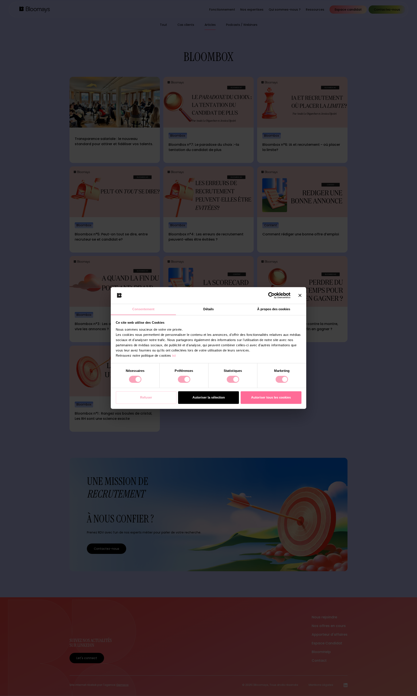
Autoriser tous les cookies (271, 397)
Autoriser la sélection (208, 397)
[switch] (184, 379)
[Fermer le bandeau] (299, 295)
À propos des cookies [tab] (273, 309)
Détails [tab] (208, 309)
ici (174, 355)
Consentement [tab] (143, 309)
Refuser (146, 397)
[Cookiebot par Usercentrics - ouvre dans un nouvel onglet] (271, 295)
